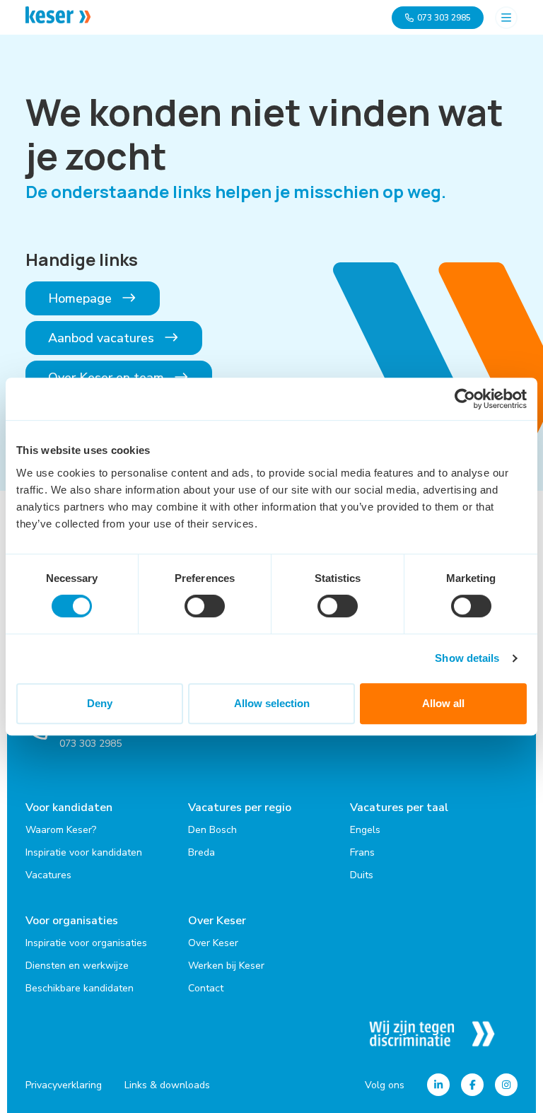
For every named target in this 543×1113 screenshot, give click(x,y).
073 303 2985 (444, 17)
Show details (467, 658)
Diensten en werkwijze (77, 965)
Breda (201, 852)
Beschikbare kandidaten (79, 988)
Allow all (443, 703)
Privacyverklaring (63, 1085)
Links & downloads (167, 1085)
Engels (365, 830)
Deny (99, 703)
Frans (362, 852)
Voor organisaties (71, 920)
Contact (205, 988)
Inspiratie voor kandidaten (83, 852)
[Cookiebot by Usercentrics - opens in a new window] (465, 398)
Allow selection (272, 703)
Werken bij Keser (226, 965)
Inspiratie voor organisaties (86, 943)
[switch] (205, 606)
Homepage (81, 298)
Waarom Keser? (60, 830)
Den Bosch (212, 830)
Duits (361, 875)
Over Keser (217, 920)
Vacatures (48, 875)
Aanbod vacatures (103, 338)
